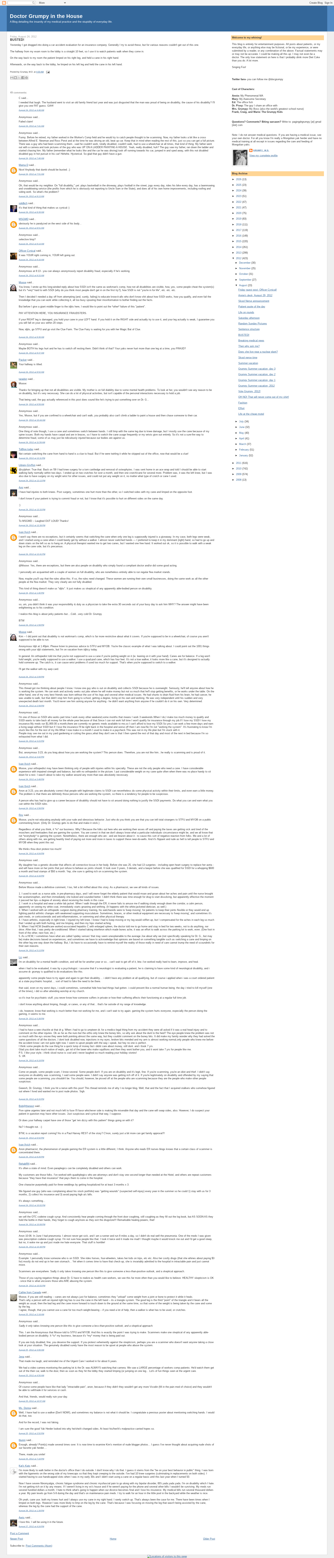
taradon (23, 379)
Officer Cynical (27, 250)
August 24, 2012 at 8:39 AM (31, 212)
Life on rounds (246, 312)
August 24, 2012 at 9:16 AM (31, 260)
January (244, 455)
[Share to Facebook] (23, 78)
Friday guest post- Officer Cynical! (257, 289)
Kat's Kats (24, 1465)
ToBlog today (26, 449)
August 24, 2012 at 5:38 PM (31, 1018)
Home (113, 1538)
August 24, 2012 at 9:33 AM (31, 275)
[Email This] (12, 78)
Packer (23, 359)
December (245, 262)
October (244, 273)
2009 (239, 474)
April (242, 438)
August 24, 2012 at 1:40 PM (31, 593)
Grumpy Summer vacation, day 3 (256, 368)
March (243, 444)
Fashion (242, 402)
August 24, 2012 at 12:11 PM (32, 458)
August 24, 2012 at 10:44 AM (32, 420)
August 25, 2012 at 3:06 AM (31, 1350)
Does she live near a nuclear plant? (258, 351)
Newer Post (16, 1538)
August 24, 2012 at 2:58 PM (31, 706)
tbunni (22, 1440)
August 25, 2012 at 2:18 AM (31, 1314)
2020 (239, 213)
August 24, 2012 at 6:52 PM (31, 1138)
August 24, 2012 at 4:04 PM (31, 853)
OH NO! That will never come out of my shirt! (263, 396)
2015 (239, 241)
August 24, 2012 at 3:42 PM (31, 757)
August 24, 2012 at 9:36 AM (31, 337)
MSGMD (23, 219)
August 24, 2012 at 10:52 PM (32, 1286)
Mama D (23, 165)
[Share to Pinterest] (26, 78)
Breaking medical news (251, 340)
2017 (239, 230)
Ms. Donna (25, 1408)
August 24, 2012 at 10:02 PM (32, 1205)
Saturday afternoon (249, 318)
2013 (239, 252)
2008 (239, 479)
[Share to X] (19, 78)
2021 (239, 207)
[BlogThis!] (15, 78)
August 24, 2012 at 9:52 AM (31, 372)
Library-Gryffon (27, 465)
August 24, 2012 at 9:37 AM (31, 353)
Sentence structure (249, 329)
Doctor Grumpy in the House (46, 16)
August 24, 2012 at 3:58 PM (31, 808)
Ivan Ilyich (24, 532)
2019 (239, 218)
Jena (21, 1356)
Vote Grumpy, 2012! (249, 391)
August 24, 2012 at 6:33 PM (31, 1099)
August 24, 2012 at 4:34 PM (31, 876)
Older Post (209, 1538)
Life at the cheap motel (251, 413)
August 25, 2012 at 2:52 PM (31, 1433)
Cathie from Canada (30, 1292)
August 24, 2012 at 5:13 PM (31, 950)
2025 (239, 184)
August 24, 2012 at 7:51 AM (31, 174)
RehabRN (24, 1163)
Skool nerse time (247, 357)
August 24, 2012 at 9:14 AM (31, 244)
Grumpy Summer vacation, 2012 (256, 385)
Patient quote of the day (251, 306)
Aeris (22, 1517)
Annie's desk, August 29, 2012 (255, 295)
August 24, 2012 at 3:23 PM (31, 741)
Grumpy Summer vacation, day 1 (256, 380)
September (245, 279)
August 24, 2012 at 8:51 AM (31, 228)
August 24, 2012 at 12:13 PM (32, 480)
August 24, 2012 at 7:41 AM (31, 126)
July (242, 421)
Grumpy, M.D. (261, 150)
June (242, 427)
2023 (239, 196)
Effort (241, 408)
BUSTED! (17, 39)
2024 (239, 190)
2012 (239, 258)
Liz (20, 957)
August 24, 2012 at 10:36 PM (32, 1247)
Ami (21, 487)
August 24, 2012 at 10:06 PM (32, 1224)
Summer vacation (248, 363)
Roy (21, 815)
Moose (22, 282)
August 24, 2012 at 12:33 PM (32, 509)
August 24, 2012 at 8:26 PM (31, 1157)
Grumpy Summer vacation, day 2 (256, 374)
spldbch (23, 203)
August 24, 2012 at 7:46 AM (31, 158)
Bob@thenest (26, 1106)
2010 (239, 468)
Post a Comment (19, 1533)
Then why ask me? (249, 346)
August (243, 285)
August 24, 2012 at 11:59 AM (32, 442)
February (244, 449)
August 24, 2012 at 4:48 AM (31, 110)
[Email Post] (47, 72)
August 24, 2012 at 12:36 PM (32, 525)
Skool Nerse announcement (253, 301)
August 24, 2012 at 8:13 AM (31, 196)
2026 (239, 179)
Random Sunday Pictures (252, 323)
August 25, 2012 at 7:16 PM (31, 1459)
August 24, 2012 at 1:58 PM (31, 625)
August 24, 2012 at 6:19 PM (31, 1060)
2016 (239, 235)
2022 (239, 201)
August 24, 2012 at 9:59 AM (31, 404)
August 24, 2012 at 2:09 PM (31, 677)
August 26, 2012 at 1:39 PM (31, 1511)
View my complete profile (263, 155)
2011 (239, 463)
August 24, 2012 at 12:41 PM (32, 554)
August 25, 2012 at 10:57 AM (32, 1401)
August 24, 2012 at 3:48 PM (31, 779)
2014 (239, 247)
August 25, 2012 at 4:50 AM (31, 1375)
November (245, 268)
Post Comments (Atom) (39, 1545)
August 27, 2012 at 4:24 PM (31, 1526)
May (242, 432)
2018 (239, 224)
